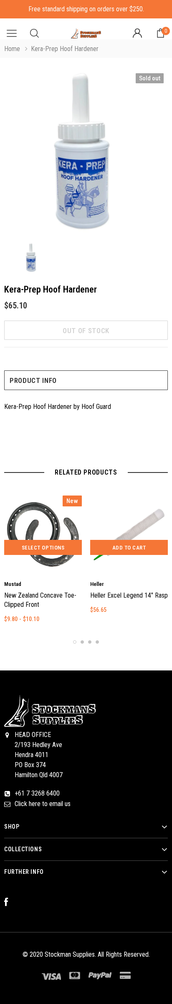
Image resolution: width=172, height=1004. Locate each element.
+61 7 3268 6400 (37, 793)
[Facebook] (10, 902)
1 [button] (74, 642)
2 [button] (82, 642)
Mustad (12, 584)
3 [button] (89, 642)
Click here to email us (43, 804)
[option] (86, 152)
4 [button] (97, 642)
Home (12, 49)
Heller (97, 584)
